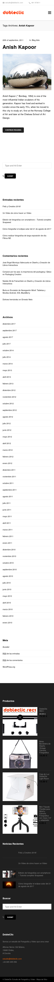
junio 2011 (7, 509)
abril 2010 (7, 602)
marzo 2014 (8, 363)
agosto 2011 (8, 496)
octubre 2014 (8, 350)
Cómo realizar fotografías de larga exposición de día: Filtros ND (25, 236)
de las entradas (11, 653)
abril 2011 (7, 523)
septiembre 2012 (10, 410)
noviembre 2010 (9, 556)
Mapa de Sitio (42, 979)
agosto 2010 (8, 576)
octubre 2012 (8, 403)
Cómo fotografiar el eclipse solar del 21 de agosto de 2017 (27, 229)
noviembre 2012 (9, 397)
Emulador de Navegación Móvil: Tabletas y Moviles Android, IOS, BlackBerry (24, 291)
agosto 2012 (8, 416)
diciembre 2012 (9, 390)
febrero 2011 (8, 536)
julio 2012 (7, 423)
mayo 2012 (7, 436)
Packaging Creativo (13, 274)
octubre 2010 (8, 562)
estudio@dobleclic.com (14, 2)
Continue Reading (13, 130)
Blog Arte (36, 40)
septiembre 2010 (10, 569)
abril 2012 (7, 443)
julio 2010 (7, 582)
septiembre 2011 (10, 489)
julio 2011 (7, 503)
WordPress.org (9, 667)
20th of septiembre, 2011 (13, 40)
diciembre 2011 (9, 470)
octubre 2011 (8, 483)
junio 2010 (7, 589)
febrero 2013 (8, 383)
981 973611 (35, 2)
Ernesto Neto (27, 299)
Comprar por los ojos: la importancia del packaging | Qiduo (27, 271)
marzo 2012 (8, 450)
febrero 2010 (8, 616)
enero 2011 (7, 543)
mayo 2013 (7, 370)
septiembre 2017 (10, 330)
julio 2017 (7, 343)
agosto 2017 (8, 337)
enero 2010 (7, 622)
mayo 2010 (7, 596)
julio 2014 (7, 357)
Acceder (6, 647)
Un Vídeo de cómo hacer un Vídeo (17, 213)
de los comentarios (13, 660)
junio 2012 (7, 430)
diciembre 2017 (9, 323)
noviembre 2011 (9, 476)
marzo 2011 (8, 529)
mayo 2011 (7, 516)
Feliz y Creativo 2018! (12, 206)
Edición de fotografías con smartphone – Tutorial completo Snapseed (27, 221)
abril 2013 (7, 377)
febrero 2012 (8, 456)
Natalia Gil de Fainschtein (13, 281)
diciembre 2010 (9, 549)
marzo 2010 (8, 609)
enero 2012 (7, 463)
